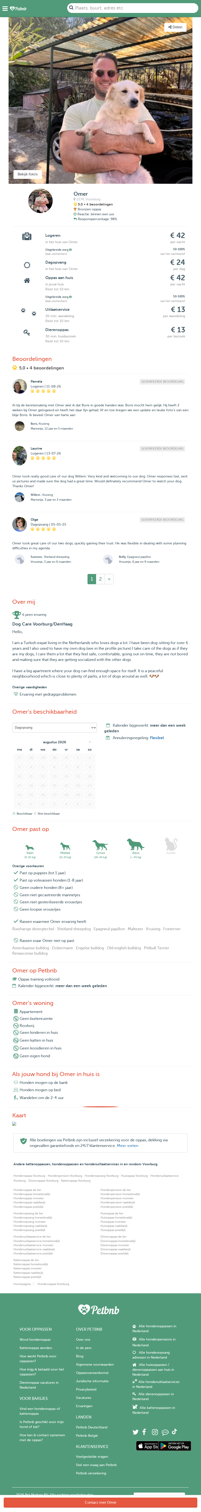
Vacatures (83, 1398)
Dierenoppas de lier (113, 1236)
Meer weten (127, 1146)
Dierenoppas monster (114, 1245)
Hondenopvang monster (29, 1221)
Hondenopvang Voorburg (101, 1175)
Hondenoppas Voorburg (29, 1175)
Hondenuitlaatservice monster (33, 1245)
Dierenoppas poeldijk (114, 1253)
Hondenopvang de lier (28, 1213)
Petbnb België (87, 1435)
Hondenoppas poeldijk (28, 1207)
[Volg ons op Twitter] (135, 1433)
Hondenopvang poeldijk (29, 1230)
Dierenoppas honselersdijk (118, 1241)
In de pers (83, 1348)
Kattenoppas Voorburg (75, 1180)
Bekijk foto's (28, 174)
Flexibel (157, 738)
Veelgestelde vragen (92, 1456)
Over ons (83, 1339)
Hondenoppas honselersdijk (31, 1194)
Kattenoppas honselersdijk (30, 1264)
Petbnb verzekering (91, 1473)
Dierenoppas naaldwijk (115, 1249)
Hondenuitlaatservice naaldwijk (34, 1249)
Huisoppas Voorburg (134, 1175)
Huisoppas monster (113, 1221)
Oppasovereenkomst (92, 1373)
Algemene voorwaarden (95, 1364)
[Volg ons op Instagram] (155, 1433)
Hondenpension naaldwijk (117, 1202)
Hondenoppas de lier (27, 1190)
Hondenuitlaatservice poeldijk (33, 1253)
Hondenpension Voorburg (65, 1175)
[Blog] (165, 1433)
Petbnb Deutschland (91, 1427)
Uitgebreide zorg (57, 249)
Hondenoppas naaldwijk (29, 1202)
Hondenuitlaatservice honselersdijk (36, 1241)
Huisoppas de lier (111, 1213)
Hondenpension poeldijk (116, 1207)
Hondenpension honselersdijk (120, 1194)
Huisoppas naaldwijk (113, 1226)
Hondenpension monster (117, 1198)
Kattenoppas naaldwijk (28, 1272)
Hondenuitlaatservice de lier (32, 1236)
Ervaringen (84, 1406)
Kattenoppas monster (27, 1268)
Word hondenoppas (35, 1339)
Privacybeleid (86, 1389)
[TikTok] (174, 1433)
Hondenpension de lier (115, 1190)
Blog (79, 1356)
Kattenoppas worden (36, 1348)
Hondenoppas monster (28, 1198)
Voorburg (93, 199)
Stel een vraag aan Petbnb (96, 1465)
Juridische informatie (92, 1381)
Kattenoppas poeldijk (27, 1277)
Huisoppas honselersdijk (116, 1217)
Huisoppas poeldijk (113, 1230)
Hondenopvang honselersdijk (32, 1217)
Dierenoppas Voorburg (43, 1180)
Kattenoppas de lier (26, 1260)
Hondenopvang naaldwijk (30, 1226)
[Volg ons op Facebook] (144, 1433)
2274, (80, 199)
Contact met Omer (100, 1503)
